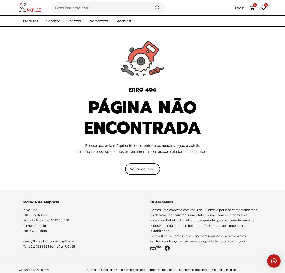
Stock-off (123, 21)
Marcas (74, 21)
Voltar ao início (142, 169)
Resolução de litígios (223, 269)
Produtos (28, 21)
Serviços (53, 21)
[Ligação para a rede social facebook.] (167, 247)
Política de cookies (132, 269)
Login (239, 8)
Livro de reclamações (192, 269)
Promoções (98, 21)
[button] (274, 261)
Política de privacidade (101, 269)
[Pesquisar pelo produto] (157, 7)
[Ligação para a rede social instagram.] (153, 247)
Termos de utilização (161, 269)
